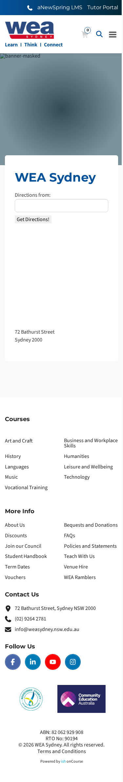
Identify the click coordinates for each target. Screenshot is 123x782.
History (13, 456)
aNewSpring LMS (59, 7)
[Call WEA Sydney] (29, 7)
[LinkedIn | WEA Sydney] (33, 662)
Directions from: (33, 195)
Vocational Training (26, 487)
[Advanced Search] (99, 34)
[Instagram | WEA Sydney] (73, 662)
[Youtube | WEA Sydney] (53, 662)
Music (11, 477)
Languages (17, 466)
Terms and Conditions (61, 751)
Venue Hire (76, 566)
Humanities (76, 456)
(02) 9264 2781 (30, 618)
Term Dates (17, 566)
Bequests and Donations (91, 525)
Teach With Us (79, 556)
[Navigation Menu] (113, 34)
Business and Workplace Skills (91, 443)
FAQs (69, 535)
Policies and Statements (90, 546)
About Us (15, 525)
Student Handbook (26, 556)
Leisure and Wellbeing (88, 466)
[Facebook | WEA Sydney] (13, 662)
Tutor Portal (102, 7)
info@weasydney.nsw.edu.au (47, 629)
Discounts (16, 535)
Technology (77, 477)
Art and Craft (19, 440)
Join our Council (23, 546)
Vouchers (15, 577)
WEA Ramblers (80, 577)
